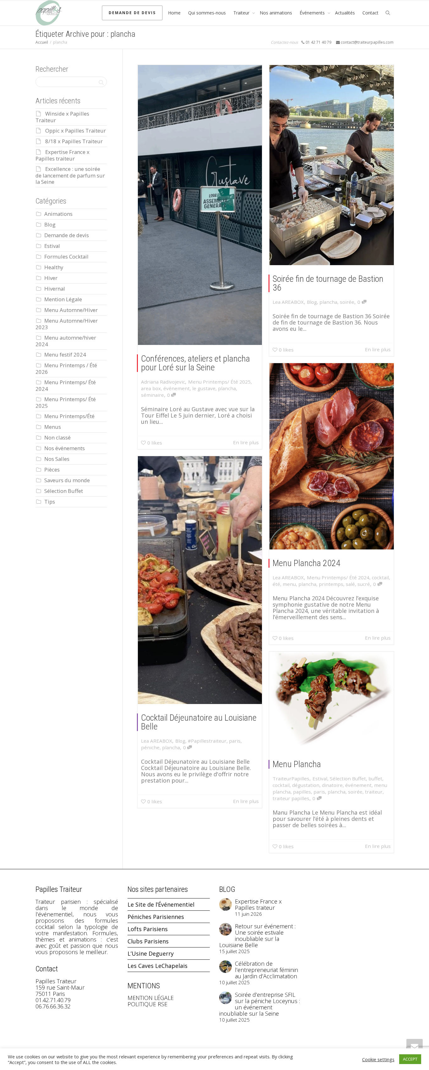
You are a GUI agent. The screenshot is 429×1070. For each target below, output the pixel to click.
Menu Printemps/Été (69, 416)
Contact (370, 13)
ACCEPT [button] (410, 1059)
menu (289, 584)
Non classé (57, 437)
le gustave (203, 388)
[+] (200, 205)
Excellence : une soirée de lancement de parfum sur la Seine (70, 175)
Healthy (53, 267)
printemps (331, 584)
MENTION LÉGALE (151, 998)
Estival (319, 778)
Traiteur (242, 13)
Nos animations (276, 13)
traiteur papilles (291, 798)
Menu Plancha (297, 764)
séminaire (152, 395)
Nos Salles (56, 458)
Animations (58, 213)
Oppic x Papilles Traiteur (75, 130)
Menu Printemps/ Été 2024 (338, 577)
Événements (313, 13)
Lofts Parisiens (148, 929)
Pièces (52, 469)
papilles (302, 792)
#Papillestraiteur (207, 741)
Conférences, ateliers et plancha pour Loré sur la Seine (195, 363)
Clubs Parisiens (148, 941)
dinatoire (332, 785)
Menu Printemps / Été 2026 (66, 368)
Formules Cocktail (66, 256)
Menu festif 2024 (65, 354)
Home (174, 13)
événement (176, 388)
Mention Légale (63, 299)
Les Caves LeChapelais (157, 965)
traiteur (374, 792)
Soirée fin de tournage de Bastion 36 (328, 283)
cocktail (380, 577)
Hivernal (54, 288)
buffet (375, 778)
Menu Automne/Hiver (71, 310)
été (276, 584)
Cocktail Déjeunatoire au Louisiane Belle (199, 722)
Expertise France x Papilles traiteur (62, 155)
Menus (52, 426)
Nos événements (64, 448)
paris (235, 741)
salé (350, 584)
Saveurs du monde (67, 480)
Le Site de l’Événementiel (161, 904)
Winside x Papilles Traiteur (62, 117)
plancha (227, 388)
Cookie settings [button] (378, 1059)
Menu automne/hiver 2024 (65, 341)
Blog (312, 302)
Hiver (50, 277)
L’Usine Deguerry (151, 953)
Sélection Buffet (348, 778)
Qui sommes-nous (207, 13)
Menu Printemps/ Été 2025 (219, 382)
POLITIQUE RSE (147, 1004)
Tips (49, 501)
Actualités (345, 13)
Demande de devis (132, 12)
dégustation (305, 785)
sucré (363, 584)
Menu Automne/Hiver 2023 (66, 324)
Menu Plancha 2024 (306, 563)
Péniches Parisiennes (156, 916)
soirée (347, 302)
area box (151, 388)
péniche (150, 747)
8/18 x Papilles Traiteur (74, 141)
